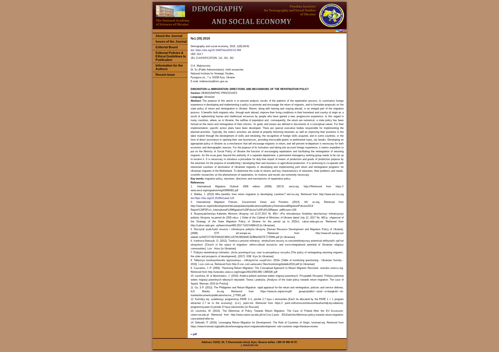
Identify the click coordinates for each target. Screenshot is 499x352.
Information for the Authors (169, 67)
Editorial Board (167, 47)
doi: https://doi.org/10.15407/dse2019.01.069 (216, 50)
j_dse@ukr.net (249, 345)
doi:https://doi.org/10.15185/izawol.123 (212, 198)
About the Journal (169, 36)
